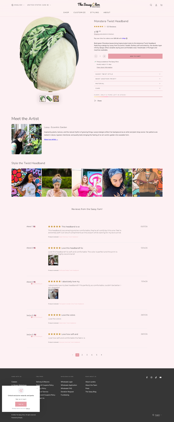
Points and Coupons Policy (45, 395)
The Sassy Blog (90, 392)
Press (87, 388)
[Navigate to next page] (101, 355)
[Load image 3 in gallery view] (56, 99)
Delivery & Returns (42, 382)
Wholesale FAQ (66, 388)
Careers (14, 382)
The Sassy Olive (20, 415)
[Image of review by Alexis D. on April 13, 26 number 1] (53, 260)
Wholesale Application (69, 385)
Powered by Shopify (16, 417)
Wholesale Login (67, 382)
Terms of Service (42, 392)
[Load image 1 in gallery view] (43, 99)
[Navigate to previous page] (72, 355)
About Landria (90, 382)
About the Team (91, 385)
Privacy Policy (41, 388)
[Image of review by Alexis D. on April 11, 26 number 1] (53, 294)
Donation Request (67, 392)
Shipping (96, 34)
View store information (104, 67)
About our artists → (51, 139)
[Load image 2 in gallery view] (49, 99)
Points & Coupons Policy (45, 385)
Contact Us (40, 398)
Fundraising (65, 395)
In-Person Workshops (18, 385)
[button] (151, 5)
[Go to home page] (89, 5)
